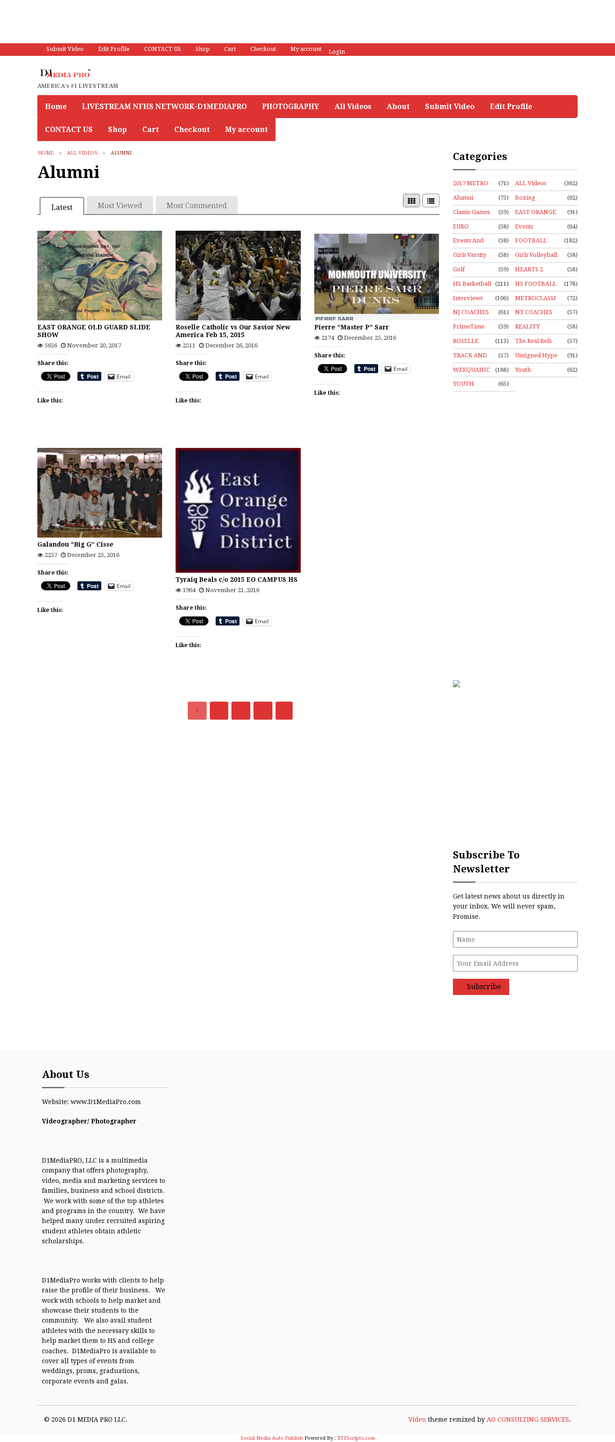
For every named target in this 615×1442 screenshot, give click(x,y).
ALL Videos (82, 153)
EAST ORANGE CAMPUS (535, 213)
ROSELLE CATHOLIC (468, 342)
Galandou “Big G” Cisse (75, 544)
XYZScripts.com (356, 1438)
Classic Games (471, 212)
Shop (202, 49)
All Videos (353, 106)
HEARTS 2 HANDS (529, 270)
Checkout (263, 49)
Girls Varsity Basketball (469, 255)
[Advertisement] (164, 20)
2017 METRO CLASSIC (470, 184)
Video (417, 1419)
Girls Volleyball (536, 254)
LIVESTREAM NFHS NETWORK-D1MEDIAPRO (164, 106)
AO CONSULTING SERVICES (528, 1419)
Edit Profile (114, 49)
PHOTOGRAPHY (290, 106)
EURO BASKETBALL (472, 227)
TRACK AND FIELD (470, 356)
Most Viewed (120, 205)
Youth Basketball (529, 370)
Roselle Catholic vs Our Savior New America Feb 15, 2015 (233, 331)
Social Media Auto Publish (271, 1438)
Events (524, 226)
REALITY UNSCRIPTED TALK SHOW (533, 327)
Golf (459, 269)
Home (56, 106)
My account (305, 49)
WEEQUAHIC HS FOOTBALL (471, 370)
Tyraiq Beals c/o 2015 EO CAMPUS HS (237, 579)
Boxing (525, 197)
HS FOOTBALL (535, 283)
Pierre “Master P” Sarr (351, 327)
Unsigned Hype (536, 355)
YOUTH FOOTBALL (469, 384)
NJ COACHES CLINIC (471, 313)
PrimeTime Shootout (468, 327)
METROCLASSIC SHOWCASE (535, 299)
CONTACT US (162, 49)
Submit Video (65, 49)
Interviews (468, 298)
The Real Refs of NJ (533, 342)
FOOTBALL (531, 240)
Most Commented (197, 205)
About (398, 106)
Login (337, 51)
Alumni (463, 197)
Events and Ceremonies (469, 241)
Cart (230, 49)
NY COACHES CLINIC (533, 313)
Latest (61, 207)
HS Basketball (472, 283)
